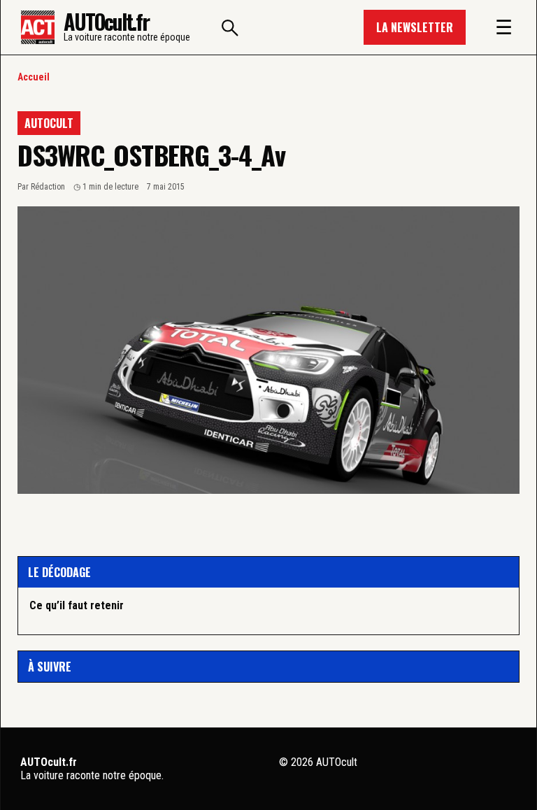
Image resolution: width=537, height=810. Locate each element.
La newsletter (414, 27)
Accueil (33, 77)
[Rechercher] (230, 27)
